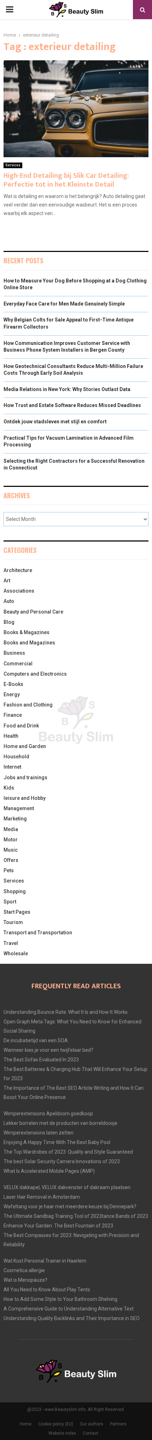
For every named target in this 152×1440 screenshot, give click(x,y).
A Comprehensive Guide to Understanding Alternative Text (69, 1309)
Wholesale (16, 953)
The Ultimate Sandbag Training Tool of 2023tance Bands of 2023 (76, 1216)
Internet (12, 767)
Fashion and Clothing (28, 705)
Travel (11, 943)
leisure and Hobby (25, 798)
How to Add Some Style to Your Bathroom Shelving (60, 1299)
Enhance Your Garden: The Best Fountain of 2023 (58, 1226)
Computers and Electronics (35, 674)
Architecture (18, 570)
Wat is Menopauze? (25, 1280)
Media (11, 829)
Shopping (15, 891)
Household (16, 756)
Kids (9, 788)
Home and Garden (25, 746)
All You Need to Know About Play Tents (47, 1289)
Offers (11, 860)
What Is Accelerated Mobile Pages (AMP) (49, 1171)
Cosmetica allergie (24, 1270)
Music (11, 850)
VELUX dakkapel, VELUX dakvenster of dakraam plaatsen (67, 1187)
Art (7, 580)
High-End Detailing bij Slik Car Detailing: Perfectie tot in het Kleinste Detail (66, 180)
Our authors (91, 1424)
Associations (19, 591)
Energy (12, 694)
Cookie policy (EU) (55, 1424)
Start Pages (17, 912)
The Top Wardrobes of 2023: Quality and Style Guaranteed (68, 1152)
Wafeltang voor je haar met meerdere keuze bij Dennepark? (70, 1206)
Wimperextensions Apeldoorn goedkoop (48, 1113)
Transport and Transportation (38, 932)
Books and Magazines (29, 642)
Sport (10, 902)
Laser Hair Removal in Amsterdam (42, 1197)
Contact (90, 1433)
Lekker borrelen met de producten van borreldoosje (60, 1123)
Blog (9, 622)
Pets (9, 870)
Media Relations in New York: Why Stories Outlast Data (67, 389)
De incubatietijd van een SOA (36, 1040)
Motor (11, 839)
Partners (118, 1424)
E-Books (13, 684)
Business (14, 653)
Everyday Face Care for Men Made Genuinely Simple (64, 304)
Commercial (18, 663)
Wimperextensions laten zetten (39, 1133)
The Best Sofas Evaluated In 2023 (41, 1059)
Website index (62, 1433)
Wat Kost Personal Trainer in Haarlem (45, 1261)
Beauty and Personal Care (33, 612)
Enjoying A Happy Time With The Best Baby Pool (57, 1142)
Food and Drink (21, 726)
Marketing (15, 818)
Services (13, 165)
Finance (13, 715)
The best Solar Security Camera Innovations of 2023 (62, 1161)
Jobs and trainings (25, 777)
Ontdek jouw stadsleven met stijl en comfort (55, 421)
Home (25, 1424)
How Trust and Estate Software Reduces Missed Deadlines (72, 405)
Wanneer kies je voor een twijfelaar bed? (48, 1050)
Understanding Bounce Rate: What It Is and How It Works (66, 1012)
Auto (9, 601)
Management (19, 808)
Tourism (13, 922)
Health (11, 736)
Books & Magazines (26, 632)
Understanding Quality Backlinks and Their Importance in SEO (72, 1318)
